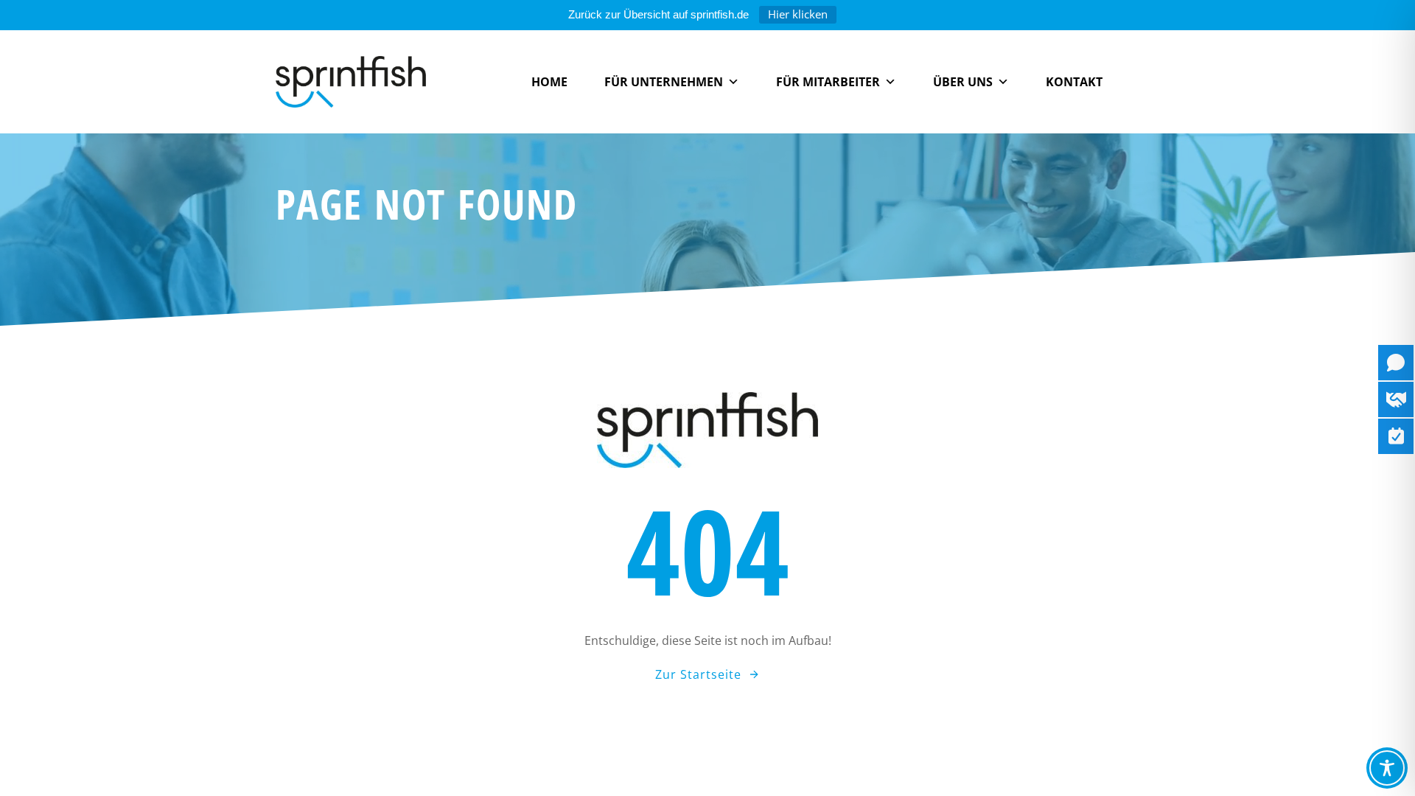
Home (549, 82)
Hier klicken (798, 14)
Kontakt (1074, 82)
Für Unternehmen (663, 82)
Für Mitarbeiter (828, 82)
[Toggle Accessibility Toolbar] (1387, 768)
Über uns (963, 82)
